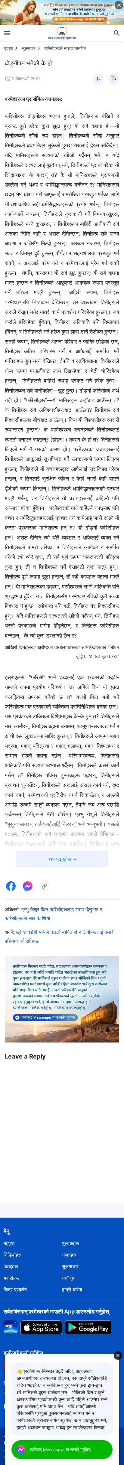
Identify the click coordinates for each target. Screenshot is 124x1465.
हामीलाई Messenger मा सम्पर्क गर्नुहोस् (60, 1449)
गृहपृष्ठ (8, 48)
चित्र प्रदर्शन (15, 1290)
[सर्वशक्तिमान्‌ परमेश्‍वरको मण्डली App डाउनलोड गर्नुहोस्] (10, 1327)
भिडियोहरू (13, 1255)
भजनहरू (69, 1255)
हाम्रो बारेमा (72, 1290)
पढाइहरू (11, 1266)
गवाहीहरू (11, 1278)
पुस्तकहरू (70, 1243)
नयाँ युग (68, 1278)
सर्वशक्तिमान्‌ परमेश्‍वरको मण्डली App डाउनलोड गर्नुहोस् (56, 1311)
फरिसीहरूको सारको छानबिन (65, 48)
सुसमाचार (29, 48)
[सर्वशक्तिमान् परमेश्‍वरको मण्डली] (62, 33)
